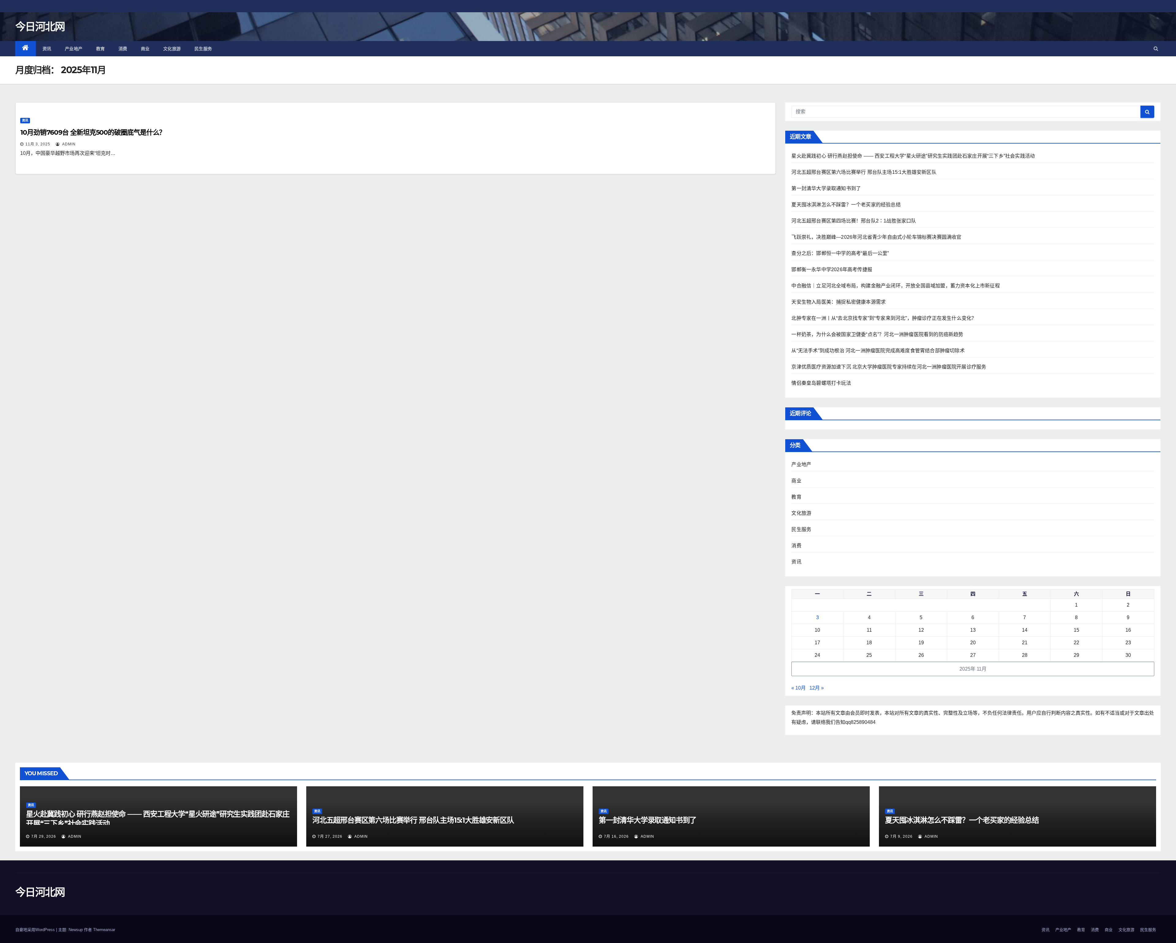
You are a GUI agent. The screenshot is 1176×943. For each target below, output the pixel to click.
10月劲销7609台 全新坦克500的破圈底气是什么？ (92, 132)
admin (68, 144)
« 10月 (798, 687)
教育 (100, 48)
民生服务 (203, 48)
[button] (1156, 48)
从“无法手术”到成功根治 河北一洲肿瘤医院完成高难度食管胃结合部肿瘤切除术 (877, 350)
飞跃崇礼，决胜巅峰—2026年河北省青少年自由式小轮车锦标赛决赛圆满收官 (876, 237)
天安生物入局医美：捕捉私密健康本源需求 (838, 302)
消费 (123, 48)
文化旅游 (172, 48)
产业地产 (74, 48)
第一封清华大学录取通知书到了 (826, 188)
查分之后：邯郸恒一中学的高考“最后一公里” (840, 253)
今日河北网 (40, 26)
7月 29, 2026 (43, 836)
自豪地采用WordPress (35, 929)
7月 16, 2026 (616, 836)
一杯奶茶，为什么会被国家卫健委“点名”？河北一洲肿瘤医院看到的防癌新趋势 (877, 334)
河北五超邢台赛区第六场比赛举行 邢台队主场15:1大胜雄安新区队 (863, 172)
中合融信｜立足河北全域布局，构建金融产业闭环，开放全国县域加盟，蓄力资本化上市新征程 (895, 285)
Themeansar (104, 929)
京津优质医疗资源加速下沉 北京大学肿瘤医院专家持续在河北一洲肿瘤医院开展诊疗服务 (888, 366)
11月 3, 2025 (37, 144)
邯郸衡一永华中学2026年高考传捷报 (831, 269)
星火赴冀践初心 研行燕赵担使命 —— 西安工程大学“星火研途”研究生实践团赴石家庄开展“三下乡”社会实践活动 (913, 156)
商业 (145, 48)
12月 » (816, 687)
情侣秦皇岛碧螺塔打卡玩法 (821, 383)
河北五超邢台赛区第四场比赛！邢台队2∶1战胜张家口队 (853, 220)
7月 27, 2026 (330, 836)
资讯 (47, 48)
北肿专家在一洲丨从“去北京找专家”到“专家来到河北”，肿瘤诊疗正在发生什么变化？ (883, 318)
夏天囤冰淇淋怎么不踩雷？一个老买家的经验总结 (845, 204)
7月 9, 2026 (901, 836)
